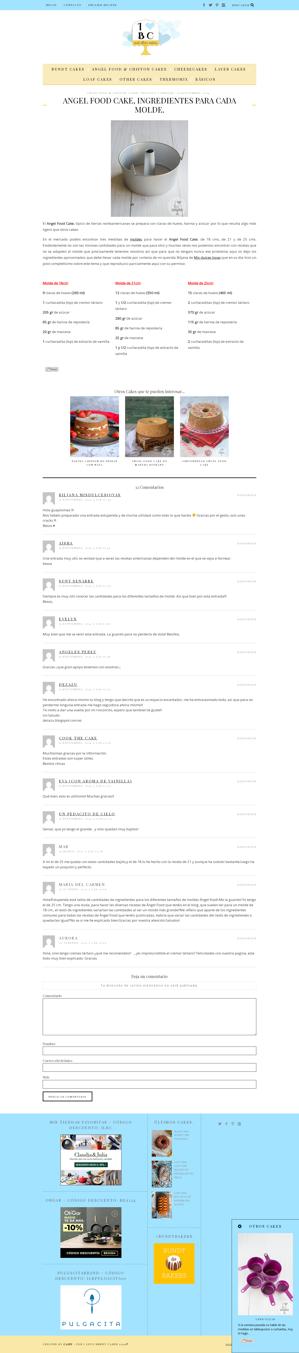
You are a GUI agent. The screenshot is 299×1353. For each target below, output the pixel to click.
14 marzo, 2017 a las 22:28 (81, 851)
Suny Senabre (76, 581)
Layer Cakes (230, 69)
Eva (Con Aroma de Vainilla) (95, 781)
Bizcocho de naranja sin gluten (182, 1200)
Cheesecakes (191, 69)
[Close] (240, 1226)
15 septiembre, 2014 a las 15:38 (84, 656)
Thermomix (174, 79)
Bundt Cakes (68, 69)
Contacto (72, 4)
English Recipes (102, 4)
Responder (246, 495)
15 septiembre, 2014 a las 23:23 (85, 785)
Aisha (66, 543)
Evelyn (68, 619)
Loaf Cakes (97, 79)
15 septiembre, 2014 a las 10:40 (85, 499)
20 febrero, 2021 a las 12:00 (83, 942)
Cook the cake (78, 738)
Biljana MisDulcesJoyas (90, 494)
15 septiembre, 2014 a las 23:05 (85, 742)
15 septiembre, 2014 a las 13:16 (84, 623)
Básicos (205, 79)
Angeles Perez (77, 651)
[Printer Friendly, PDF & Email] (52, 371)
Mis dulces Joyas (207, 257)
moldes (136, 239)
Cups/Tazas (265, 1319)
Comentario (52, 995)
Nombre (49, 1043)
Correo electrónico (57, 1060)
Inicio (51, 4)
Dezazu (68, 684)
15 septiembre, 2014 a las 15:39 (84, 689)
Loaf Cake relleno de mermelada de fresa (183, 1171)
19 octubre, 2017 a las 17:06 (83, 889)
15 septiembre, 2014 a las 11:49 (84, 547)
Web (46, 1077)
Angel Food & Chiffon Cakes (129, 69)
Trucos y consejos (157, 93)
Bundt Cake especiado (181, 1137)
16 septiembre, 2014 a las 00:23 (85, 818)
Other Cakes (136, 79)
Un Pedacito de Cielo (87, 813)
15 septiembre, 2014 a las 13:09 (85, 585)
